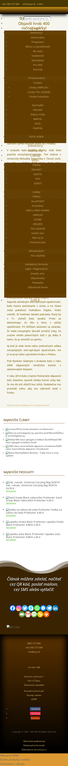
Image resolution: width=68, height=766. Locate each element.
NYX (37, 178)
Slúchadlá (37, 105)
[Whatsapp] (37, 608)
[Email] (22, 614)
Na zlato (38, 51)
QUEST (38, 183)
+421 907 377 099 (10, 4)
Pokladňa (37, 282)
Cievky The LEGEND (39, 92)
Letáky (36, 192)
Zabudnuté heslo (38, 287)
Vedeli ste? (37, 233)
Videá (36, 196)
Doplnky (38, 128)
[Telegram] (49, 608)
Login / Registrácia (36, 268)
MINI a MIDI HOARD (37, 210)
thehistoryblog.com (22, 405)
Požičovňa (35, 150)
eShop (34, 28)
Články (35, 155)
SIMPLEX (38, 215)
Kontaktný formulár (36, 264)
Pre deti (37, 65)
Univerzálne (38, 37)
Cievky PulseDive (39, 96)
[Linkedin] (55, 608)
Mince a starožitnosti (37, 46)
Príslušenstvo (36, 78)
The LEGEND (38, 228)
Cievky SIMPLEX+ (39, 87)
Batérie (37, 119)
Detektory (35, 32)
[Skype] (31, 608)
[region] (5, 554)
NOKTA (37, 174)
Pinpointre (38, 42)
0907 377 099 (34, 643)
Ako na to (37, 237)
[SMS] (34, 614)
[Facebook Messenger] (43, 608)
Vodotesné (38, 55)
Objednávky (38, 278)
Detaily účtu (38, 273)
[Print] (46, 614)
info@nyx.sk (29, 4)
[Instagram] (19, 608)
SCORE (38, 219)
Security (37, 69)
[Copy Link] (40, 614)
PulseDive (37, 205)
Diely (38, 123)
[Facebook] (13, 608)
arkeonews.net (41, 405)
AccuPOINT (37, 201)
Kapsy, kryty (38, 114)
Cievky (37, 82)
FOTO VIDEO (36, 136)
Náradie (37, 109)
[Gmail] (28, 614)
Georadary (38, 60)
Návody (36, 169)
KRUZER (37, 224)
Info (34, 160)
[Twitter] (25, 608)
